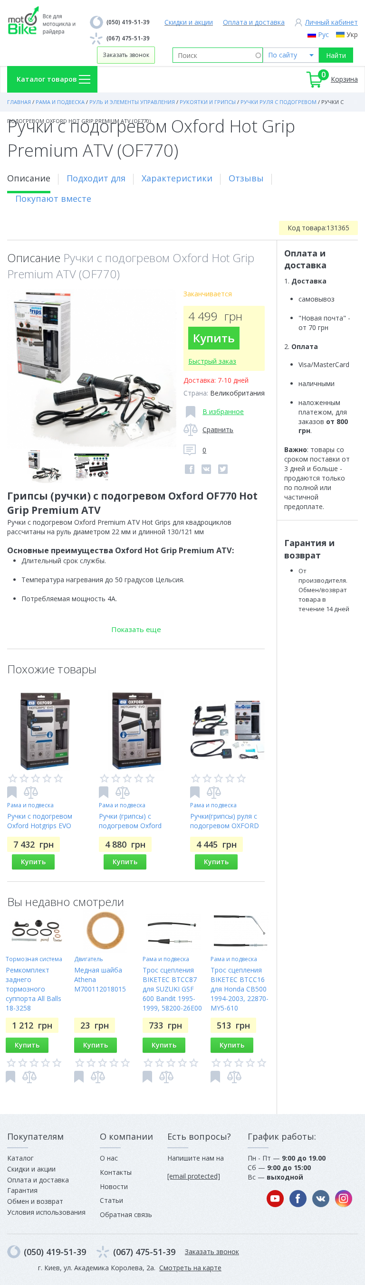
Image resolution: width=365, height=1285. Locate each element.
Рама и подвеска (30, 805)
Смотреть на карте (190, 1267)
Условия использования (46, 1212)
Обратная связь (126, 1214)
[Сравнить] (31, 792)
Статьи (111, 1200)
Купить (214, 338)
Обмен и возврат (35, 1201)
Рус (323, 34)
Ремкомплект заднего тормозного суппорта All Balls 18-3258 (33, 988)
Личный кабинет (331, 22)
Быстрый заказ (212, 361)
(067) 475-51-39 (128, 38)
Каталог (20, 1157)
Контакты (116, 1172)
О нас (109, 1157)
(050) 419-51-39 (128, 22)
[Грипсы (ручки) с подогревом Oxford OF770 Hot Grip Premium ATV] (91, 369)
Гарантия (22, 1190)
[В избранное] (12, 792)
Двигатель (88, 959)
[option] (91, 369)
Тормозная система (34, 959)
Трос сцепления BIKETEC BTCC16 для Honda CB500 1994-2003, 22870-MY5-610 (240, 988)
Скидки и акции (188, 22)
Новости (114, 1186)
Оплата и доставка (254, 22)
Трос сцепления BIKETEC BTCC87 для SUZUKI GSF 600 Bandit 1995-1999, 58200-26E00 (172, 988)
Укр (352, 34)
